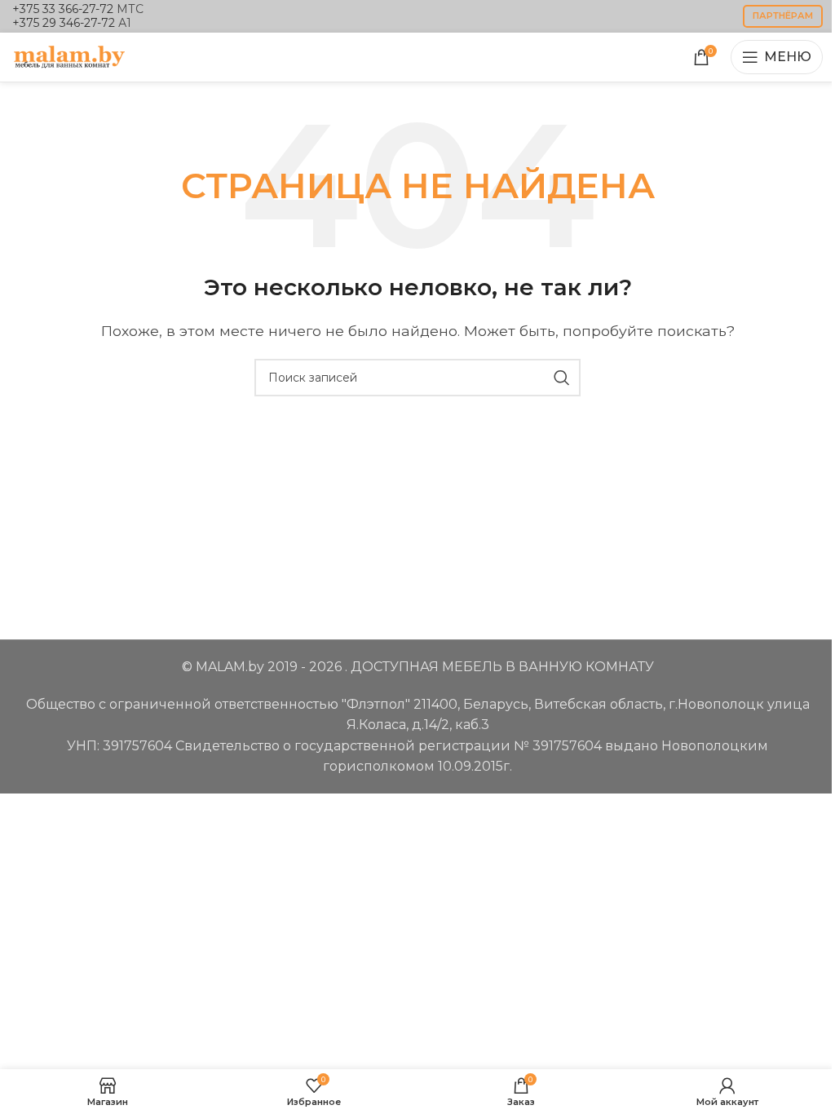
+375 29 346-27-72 (63, 22)
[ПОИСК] (562, 377)
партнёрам (783, 15)
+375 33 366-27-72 (62, 9)
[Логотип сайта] (69, 56)
